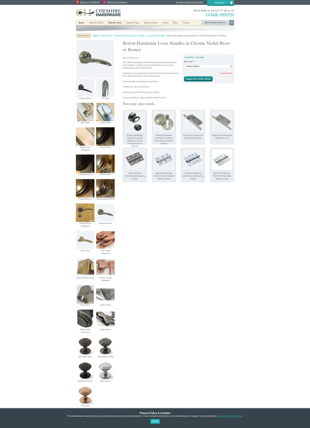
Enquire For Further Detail (198, 78)
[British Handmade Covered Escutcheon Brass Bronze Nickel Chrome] (164, 121)
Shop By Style (106, 36)
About (165, 22)
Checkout (220, 2)
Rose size (189, 61)
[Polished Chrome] (95, 41)
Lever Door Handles (156, 36)
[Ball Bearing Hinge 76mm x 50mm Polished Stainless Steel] (164, 159)
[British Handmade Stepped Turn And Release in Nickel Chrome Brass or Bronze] (134, 121)
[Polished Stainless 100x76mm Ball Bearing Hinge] (193, 159)
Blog (175, 22)
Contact (185, 22)
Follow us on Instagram (117, 2)
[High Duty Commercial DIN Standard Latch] (193, 121)
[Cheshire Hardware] (98, 12)
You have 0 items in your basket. (190, 2)
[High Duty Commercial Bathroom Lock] (222, 121)
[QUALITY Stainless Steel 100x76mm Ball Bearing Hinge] (222, 159)
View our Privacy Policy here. (230, 416)
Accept (155, 421)
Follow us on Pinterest (89, 2)
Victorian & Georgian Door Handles (129, 36)
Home (81, 22)
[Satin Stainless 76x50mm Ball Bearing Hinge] (134, 159)
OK (231, 22)
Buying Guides (151, 22)
